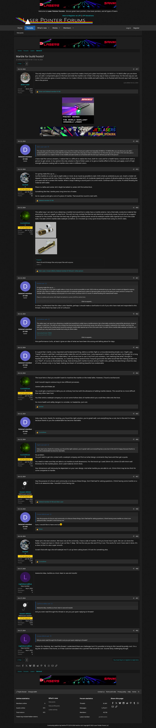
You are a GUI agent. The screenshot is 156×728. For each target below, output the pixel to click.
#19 (137, 169)
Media (55, 28)
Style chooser (22, 692)
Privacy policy (122, 692)
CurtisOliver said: (42, 319)
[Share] (133, 69)
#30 (137, 569)
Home (20, 28)
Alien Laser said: (42, 147)
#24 (137, 373)
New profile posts (54, 706)
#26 (137, 439)
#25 (137, 414)
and (49, 91)
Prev (20, 64)
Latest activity (53, 710)
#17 (137, 69)
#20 (137, 207)
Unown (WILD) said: (43, 514)
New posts (20, 33)
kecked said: (40, 283)
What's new (42, 28)
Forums (30, 28)
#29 (137, 536)
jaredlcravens (103, 717)
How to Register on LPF (71, 15)
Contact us (101, 692)
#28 (137, 509)
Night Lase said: (42, 445)
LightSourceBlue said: (43, 604)
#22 (137, 314)
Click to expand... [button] (87, 301)
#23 (137, 347)
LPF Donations (88, 15)
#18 (137, 141)
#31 (137, 598)
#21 (137, 278)
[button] (49, 28)
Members (67, 28)
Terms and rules (111, 692)
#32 (137, 630)
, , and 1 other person (61, 271)
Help (129, 692)
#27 (137, 476)
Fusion (39, 260)
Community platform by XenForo (65, 725)
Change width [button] (32, 692)
